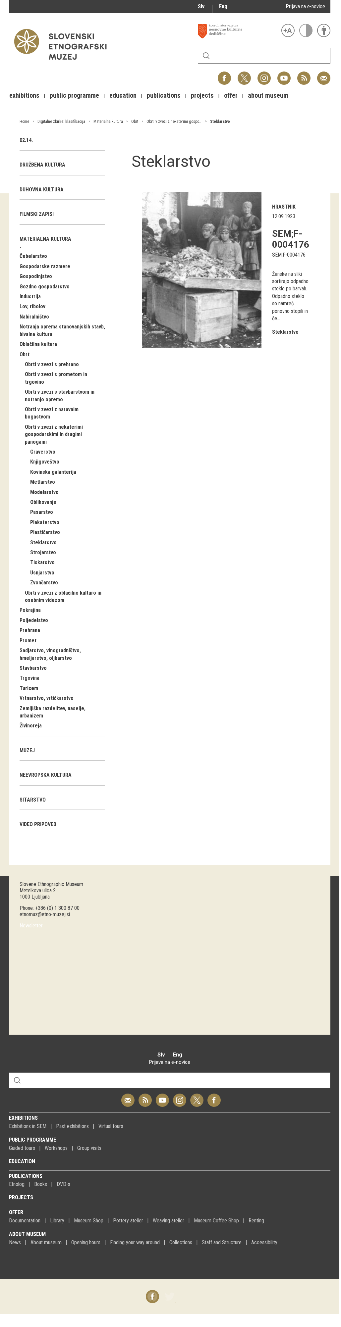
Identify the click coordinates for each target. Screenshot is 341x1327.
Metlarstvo (42, 482)
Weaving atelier (168, 1220)
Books (40, 1184)
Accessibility (264, 1242)
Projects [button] (202, 95)
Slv (201, 6)
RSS (302, 75)
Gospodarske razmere (45, 266)
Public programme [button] (74, 95)
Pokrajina (30, 610)
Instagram (264, 75)
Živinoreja (31, 725)
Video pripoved (38, 824)
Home (24, 121)
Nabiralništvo (34, 317)
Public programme (32, 1140)
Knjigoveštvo (44, 462)
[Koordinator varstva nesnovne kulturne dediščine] (238, 31)
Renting (256, 1220)
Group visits (89, 1148)
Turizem (29, 688)
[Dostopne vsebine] (323, 30)
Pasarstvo (41, 512)
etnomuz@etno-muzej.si (45, 914)
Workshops (56, 1148)
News (15, 1242)
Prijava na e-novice (305, 6)
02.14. (26, 140)
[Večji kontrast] (306, 30)
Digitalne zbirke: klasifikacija (61, 121)
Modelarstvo (44, 492)
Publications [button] (164, 95)
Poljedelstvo (34, 620)
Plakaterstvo (44, 522)
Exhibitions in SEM (27, 1126)
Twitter (244, 75)
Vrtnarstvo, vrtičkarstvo (47, 698)
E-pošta (323, 75)
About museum (27, 1234)
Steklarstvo (220, 121)
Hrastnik (284, 207)
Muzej (27, 750)
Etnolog (17, 1184)
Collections (180, 1242)
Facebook (224, 75)
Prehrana (30, 630)
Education (22, 1161)
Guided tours (22, 1148)
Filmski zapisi (37, 214)
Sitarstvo (33, 800)
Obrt (134, 121)
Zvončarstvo (44, 582)
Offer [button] (231, 95)
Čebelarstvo (33, 256)
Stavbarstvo (33, 668)
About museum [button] (268, 95)
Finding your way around (135, 1242)
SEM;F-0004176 (290, 239)
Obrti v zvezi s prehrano (52, 364)
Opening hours (85, 1242)
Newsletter (31, 925)
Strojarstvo (43, 552)
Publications (25, 1176)
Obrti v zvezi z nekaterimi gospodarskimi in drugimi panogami (197, 121)
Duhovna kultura (42, 189)
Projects (21, 1197)
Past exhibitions (72, 1126)
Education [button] (123, 95)
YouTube (284, 75)
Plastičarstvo (45, 532)
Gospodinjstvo (36, 276)
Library (57, 1220)
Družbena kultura (42, 165)
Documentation (24, 1220)
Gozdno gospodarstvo (45, 286)
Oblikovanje (43, 502)
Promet (28, 640)
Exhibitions (23, 1118)
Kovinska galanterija (53, 472)
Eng (223, 6)
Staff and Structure (222, 1242)
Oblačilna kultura (38, 344)
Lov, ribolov (32, 306)
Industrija (30, 296)
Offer (16, 1212)
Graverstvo (42, 452)
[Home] (63, 63)
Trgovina (29, 678)
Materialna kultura (108, 121)
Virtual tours (110, 1126)
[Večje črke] (288, 30)
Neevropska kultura (46, 775)
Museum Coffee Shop (216, 1220)
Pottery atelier (128, 1220)
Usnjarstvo (42, 572)
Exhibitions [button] (24, 95)
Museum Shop (88, 1220)
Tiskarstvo (42, 562)
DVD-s (63, 1184)
